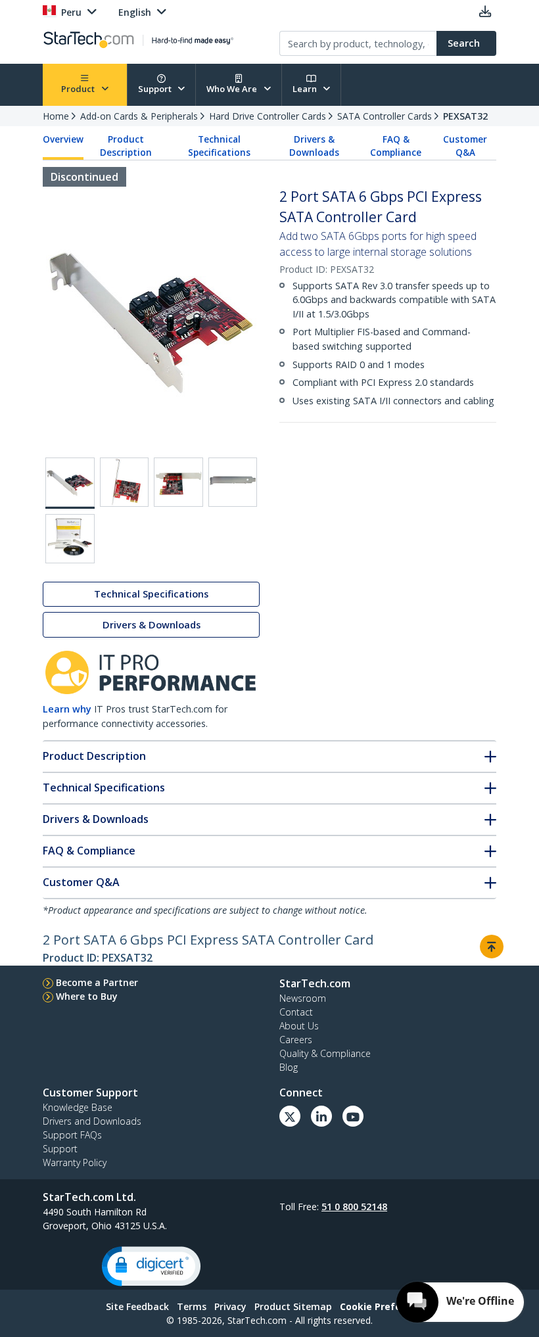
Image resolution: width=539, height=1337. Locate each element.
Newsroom (302, 998)
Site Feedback (137, 1306)
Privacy (230, 1306)
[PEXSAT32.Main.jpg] (70, 483)
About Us (299, 1026)
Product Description (126, 145)
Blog (288, 1067)
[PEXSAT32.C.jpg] (178, 482)
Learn (306, 89)
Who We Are (232, 89)
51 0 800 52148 (354, 1206)
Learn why (67, 709)
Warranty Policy (74, 1162)
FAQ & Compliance (395, 145)
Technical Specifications (219, 145)
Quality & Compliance (325, 1053)
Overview (63, 139)
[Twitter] (289, 1116)
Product (79, 89)
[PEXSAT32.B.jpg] (124, 482)
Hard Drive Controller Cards (267, 116)
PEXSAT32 (465, 116)
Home (56, 116)
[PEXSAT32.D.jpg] (233, 482)
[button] (151, 1266)
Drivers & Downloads (314, 145)
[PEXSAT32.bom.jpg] (70, 538)
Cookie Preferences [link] (386, 1306)
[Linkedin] (321, 1116)
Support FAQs (72, 1135)
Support (156, 89)
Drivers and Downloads (92, 1121)
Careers (295, 1039)
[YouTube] (352, 1116)
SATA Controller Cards (384, 116)
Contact (296, 1012)
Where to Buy (87, 996)
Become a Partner (97, 982)
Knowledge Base (77, 1107)
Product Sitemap (293, 1306)
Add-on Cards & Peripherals (139, 116)
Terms (191, 1306)
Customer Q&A (465, 145)
